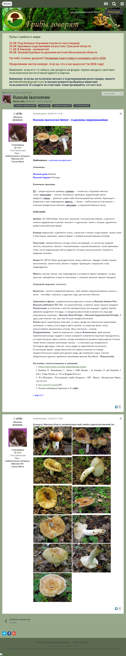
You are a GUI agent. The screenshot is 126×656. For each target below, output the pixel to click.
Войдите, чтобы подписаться (18, 92)
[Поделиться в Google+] (14, 633)
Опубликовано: (47, 113)
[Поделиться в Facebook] (9, 633)
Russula (48, 101)
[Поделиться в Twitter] (4, 633)
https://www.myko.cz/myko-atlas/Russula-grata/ (62, 366)
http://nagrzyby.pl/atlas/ (48, 385)
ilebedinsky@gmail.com (28, 81)
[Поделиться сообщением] (120, 113)
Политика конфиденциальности (53, 642)
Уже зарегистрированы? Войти (85, 12)
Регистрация (114, 12)
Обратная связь (81, 642)
